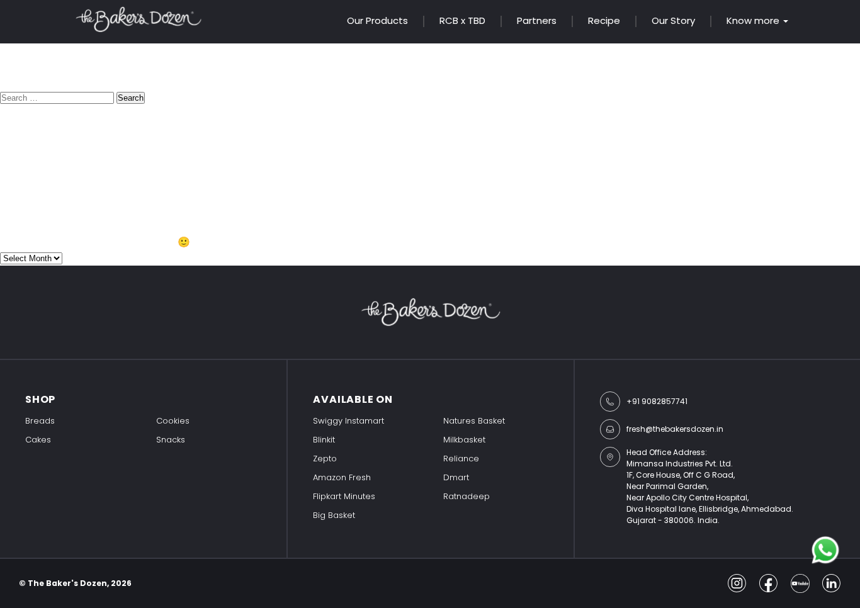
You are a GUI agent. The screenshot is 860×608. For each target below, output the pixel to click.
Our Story (673, 20)
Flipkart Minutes (344, 496)
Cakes (38, 440)
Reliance (461, 458)
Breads (40, 421)
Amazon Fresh (342, 477)
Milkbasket (464, 440)
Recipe (604, 20)
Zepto (325, 458)
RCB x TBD (462, 20)
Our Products (377, 20)
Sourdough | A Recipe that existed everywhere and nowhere (148, 166)
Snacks (170, 440)
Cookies (173, 421)
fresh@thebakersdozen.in (674, 429)
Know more (753, 21)
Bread (15, 204)
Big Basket (334, 515)
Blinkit (324, 440)
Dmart (456, 477)
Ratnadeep (466, 496)
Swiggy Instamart (348, 421)
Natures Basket (474, 421)
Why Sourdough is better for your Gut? (95, 151)
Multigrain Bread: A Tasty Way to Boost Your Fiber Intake (138, 135)
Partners (537, 20)
